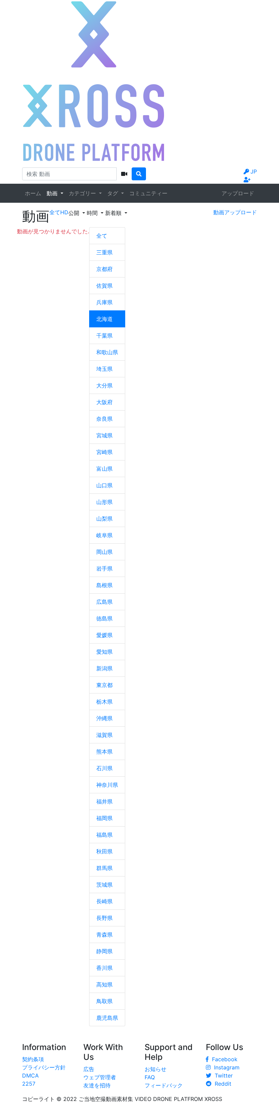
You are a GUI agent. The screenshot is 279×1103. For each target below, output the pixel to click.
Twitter (222, 1075)
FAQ (150, 1077)
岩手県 (104, 568)
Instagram (225, 1067)
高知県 (104, 984)
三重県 (104, 252)
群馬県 (104, 868)
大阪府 (104, 402)
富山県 (104, 468)
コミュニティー (148, 193)
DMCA (30, 1075)
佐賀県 (104, 285)
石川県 (104, 768)
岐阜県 (104, 535)
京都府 (104, 269)
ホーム (33, 193)
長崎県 (104, 901)
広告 (88, 1069)
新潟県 (104, 668)
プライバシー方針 (44, 1067)
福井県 (104, 801)
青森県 (104, 934)
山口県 (104, 485)
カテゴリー (83, 193)
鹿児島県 (107, 1017)
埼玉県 (104, 368)
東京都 (104, 685)
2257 (28, 1083)
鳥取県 (104, 1001)
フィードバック (164, 1085)
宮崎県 (104, 452)
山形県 (104, 502)
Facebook (223, 1059)
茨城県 (104, 884)
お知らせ (155, 1069)
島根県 (104, 585)
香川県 (104, 967)
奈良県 (104, 418)
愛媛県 (104, 635)
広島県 (104, 601)
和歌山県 (107, 352)
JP (253, 171)
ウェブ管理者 (99, 1077)
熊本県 (104, 751)
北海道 (104, 318)
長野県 (104, 918)
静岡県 (104, 951)
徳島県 (104, 618)
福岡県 (104, 818)
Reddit (221, 1083)
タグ (113, 193)
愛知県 (104, 651)
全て (101, 235)
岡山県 (104, 551)
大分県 (104, 385)
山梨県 (104, 518)
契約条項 (33, 1059)
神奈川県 (107, 784)
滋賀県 (104, 734)
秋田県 (104, 851)
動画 (53, 193)
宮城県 (104, 435)
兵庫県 (104, 302)
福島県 (104, 834)
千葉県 (104, 335)
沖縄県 (104, 718)
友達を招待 (97, 1085)
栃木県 (104, 701)
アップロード (237, 193)
